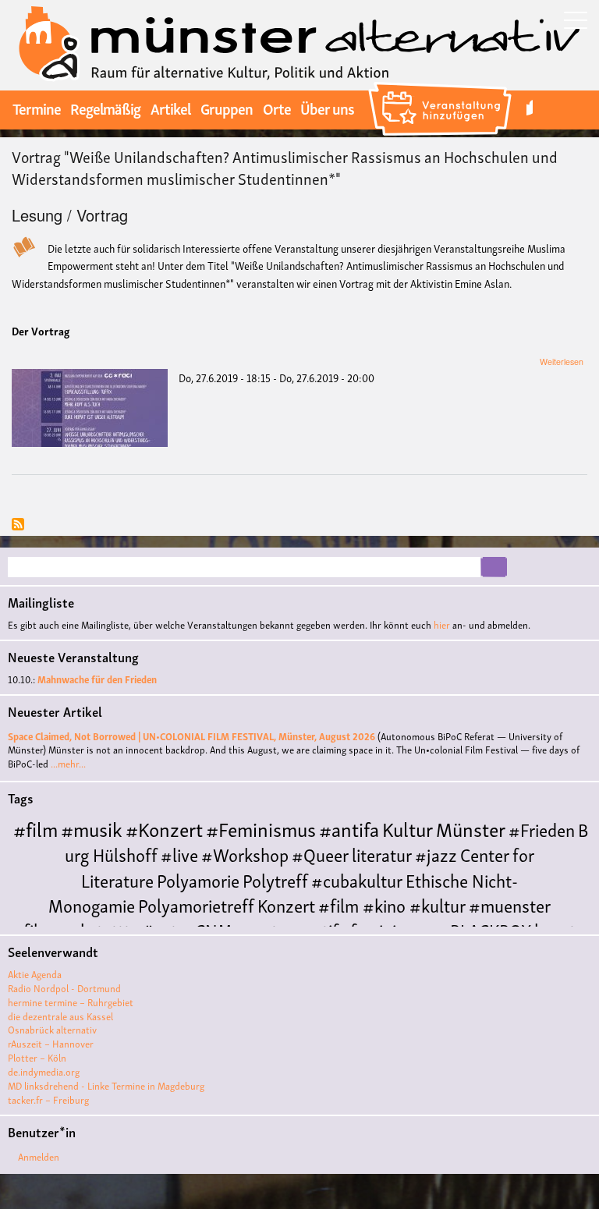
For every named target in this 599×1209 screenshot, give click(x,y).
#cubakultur (356, 879)
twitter (529, 108)
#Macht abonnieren (18, 525)
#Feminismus (261, 828)
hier (442, 624)
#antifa (349, 828)
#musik (91, 828)
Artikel (170, 107)
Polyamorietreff (196, 904)
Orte (277, 107)
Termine (36, 107)
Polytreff (275, 879)
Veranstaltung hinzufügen (441, 84)
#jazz (436, 853)
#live (179, 853)
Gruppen (226, 107)
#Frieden (542, 828)
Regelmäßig (105, 107)
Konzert (286, 904)
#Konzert (164, 828)
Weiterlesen (561, 361)
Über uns (327, 107)
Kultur (407, 828)
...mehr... (68, 763)
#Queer (320, 853)
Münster (470, 828)
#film (35, 828)
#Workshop (245, 853)
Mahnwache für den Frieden (97, 679)
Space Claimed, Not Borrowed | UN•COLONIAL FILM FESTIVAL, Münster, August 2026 (191, 736)
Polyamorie (198, 879)
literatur (382, 853)
